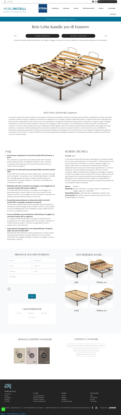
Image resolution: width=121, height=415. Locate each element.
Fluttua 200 (102, 282)
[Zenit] (76, 296)
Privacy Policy (30, 289)
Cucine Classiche (38, 398)
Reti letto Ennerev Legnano (95, 345)
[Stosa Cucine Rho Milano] (43, 8)
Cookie (9, 414)
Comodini (93, 401)
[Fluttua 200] (101, 268)
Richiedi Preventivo (42, 36)
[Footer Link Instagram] (96, 408)
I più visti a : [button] (32, 317)
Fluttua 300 (102, 310)
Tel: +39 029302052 (64, 408)
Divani (64, 396)
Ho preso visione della (23, 289)
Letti (91, 396)
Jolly (76, 282)
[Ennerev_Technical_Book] (20, 355)
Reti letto (64, 19)
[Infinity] (105, 35)
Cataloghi (111, 8)
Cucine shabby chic (39, 401)
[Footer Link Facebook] (93, 408)
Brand (101, 8)
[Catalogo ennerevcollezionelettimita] (32, 355)
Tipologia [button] (44, 313)
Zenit (76, 310)
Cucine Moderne (38, 396)
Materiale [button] (31, 313)
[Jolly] (76, 268)
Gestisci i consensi (20, 414)
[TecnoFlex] (15, 35)
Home (48, 19)
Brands (7, 399)
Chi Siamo (8, 394)
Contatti (113, 14)
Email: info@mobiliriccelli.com (81, 408)
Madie (64, 398)
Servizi (76, 8)
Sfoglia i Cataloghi (78, 36)
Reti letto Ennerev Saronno (86, 354)
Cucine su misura (38, 399)
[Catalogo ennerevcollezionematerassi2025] (44, 355)
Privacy (3, 414)
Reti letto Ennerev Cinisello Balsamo (86, 350)
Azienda (66, 8)
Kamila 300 (71, 19)
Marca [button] (19, 313)
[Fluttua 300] (101, 296)
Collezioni (55, 8)
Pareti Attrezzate (67, 401)
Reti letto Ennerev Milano (76, 345)
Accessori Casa (55, 19)
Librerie (64, 399)
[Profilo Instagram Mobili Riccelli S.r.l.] (96, 1)
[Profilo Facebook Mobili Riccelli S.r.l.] (93, 1)
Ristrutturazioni (88, 8)
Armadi (92, 399)
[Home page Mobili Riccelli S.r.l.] (14, 10)
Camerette (93, 398)
